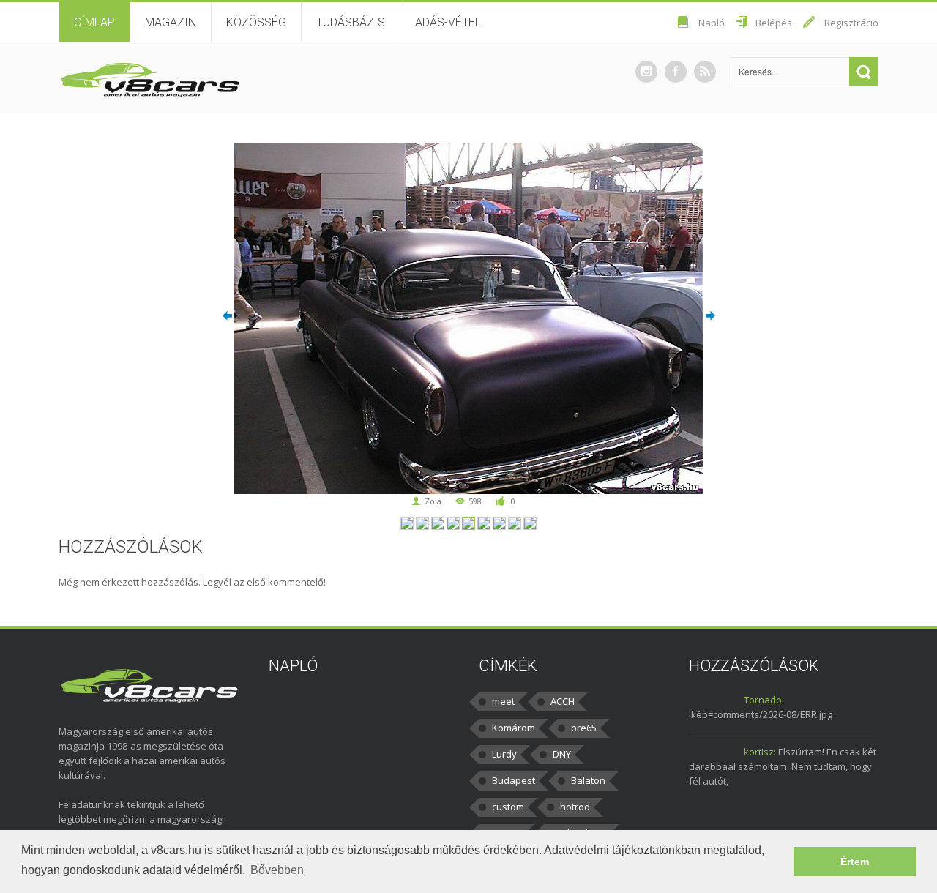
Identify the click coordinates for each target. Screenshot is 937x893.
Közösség (256, 22)
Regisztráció (851, 22)
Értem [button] (854, 861)
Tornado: (764, 699)
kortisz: (760, 751)
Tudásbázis (350, 22)
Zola (433, 501)
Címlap (94, 22)
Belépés (773, 22)
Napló (711, 22)
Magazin (170, 22)
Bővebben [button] (277, 870)
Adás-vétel (448, 22)
